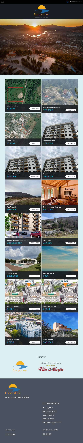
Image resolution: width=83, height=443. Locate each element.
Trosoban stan (48, 174)
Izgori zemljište (12, 106)
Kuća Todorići (48, 340)
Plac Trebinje (11, 207)
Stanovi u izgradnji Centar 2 (17, 240)
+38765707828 (75, 2)
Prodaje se (8, 434)
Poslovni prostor (13, 307)
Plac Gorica (11, 141)
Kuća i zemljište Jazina (51, 108)
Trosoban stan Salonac (52, 207)
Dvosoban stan (49, 141)
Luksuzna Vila (12, 273)
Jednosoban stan (13, 174)
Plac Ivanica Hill (49, 273)
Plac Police (47, 240)
